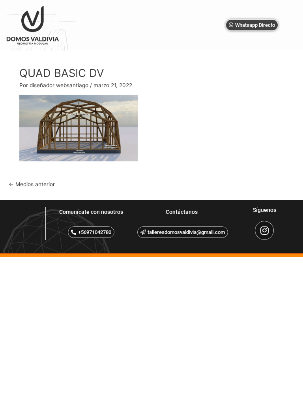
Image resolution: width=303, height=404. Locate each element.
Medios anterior (32, 184)
